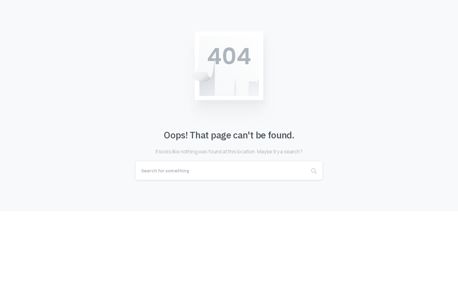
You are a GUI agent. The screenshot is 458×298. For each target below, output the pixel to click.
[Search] (314, 170)
